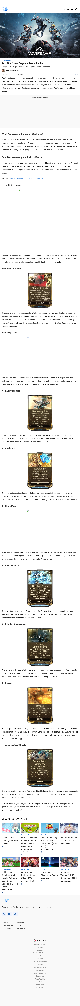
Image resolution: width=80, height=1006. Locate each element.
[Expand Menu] (72, 9)
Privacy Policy (21, 928)
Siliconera (40, 959)
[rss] (4, 914)
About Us (5, 922)
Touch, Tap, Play (40, 979)
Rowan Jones (6, 843)
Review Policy (6, 928)
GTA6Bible (40, 988)
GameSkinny (40, 970)
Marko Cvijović (26, 849)
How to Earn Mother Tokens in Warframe (26, 179)
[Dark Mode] (68, 9)
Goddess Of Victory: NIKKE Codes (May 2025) (68, 875)
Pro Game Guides (40, 944)
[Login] (76, 9)
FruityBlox (40, 982)
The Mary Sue (40, 976)
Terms (19, 925)
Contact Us (20, 922)
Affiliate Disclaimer (8, 925)
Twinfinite (40, 947)
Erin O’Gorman (65, 881)
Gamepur (40, 950)
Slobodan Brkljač (47, 849)
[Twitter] (15, 914)
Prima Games (40, 956)
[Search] (64, 9)
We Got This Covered (40, 961)
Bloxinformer (40, 985)
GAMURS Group (74, 993)
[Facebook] (9, 914)
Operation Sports (40, 973)
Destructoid (40, 964)
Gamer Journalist (40, 967)
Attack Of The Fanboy (40, 953)
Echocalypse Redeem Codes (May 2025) (28, 875)
